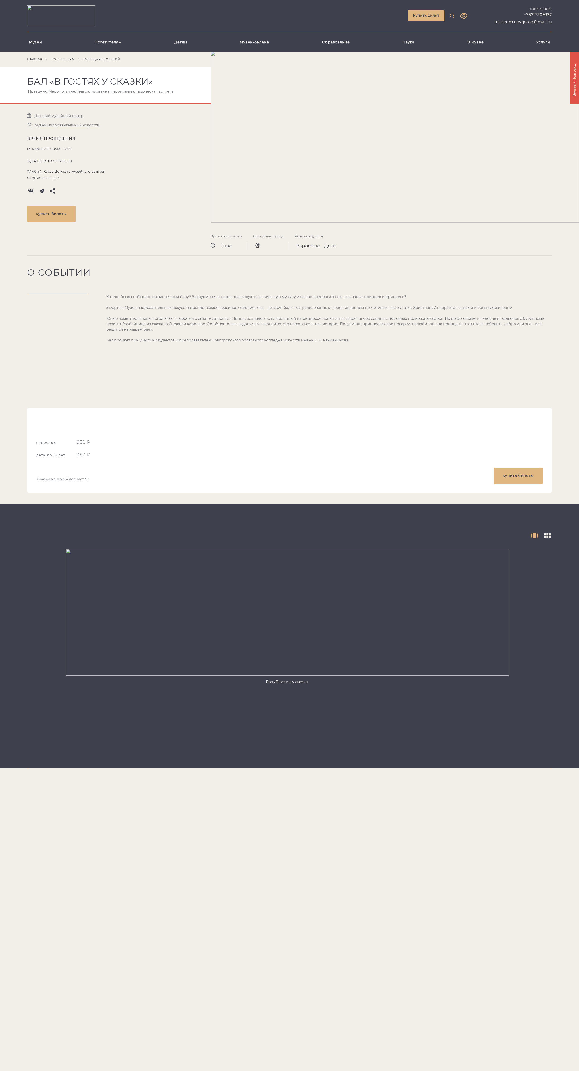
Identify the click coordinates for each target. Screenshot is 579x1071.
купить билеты (51, 214)
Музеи (35, 42)
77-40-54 (34, 171)
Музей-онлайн (254, 42)
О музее (475, 42)
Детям (180, 42)
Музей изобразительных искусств (66, 125)
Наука (408, 42)
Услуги (543, 42)
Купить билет (426, 15)
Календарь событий (101, 59)
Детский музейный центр (58, 116)
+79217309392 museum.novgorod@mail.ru (523, 18)
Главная (34, 59)
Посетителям (108, 42)
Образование (336, 42)
